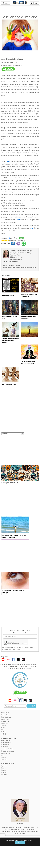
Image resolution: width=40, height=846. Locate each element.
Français (4, 774)
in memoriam (20, 823)
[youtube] (3, 659)
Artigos (3, 725)
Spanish (4, 766)
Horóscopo (5, 721)
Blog (2, 730)
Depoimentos (5, 744)
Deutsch (4, 772)
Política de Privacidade (18, 831)
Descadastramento (7, 751)
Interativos (4, 723)
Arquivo (4, 757)
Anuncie (4, 759)
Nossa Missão (6, 742)
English (3, 768)
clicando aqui (31, 268)
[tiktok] (23, 659)
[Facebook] (13, 659)
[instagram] (8, 659)
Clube (3, 727)
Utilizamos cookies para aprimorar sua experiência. (19, 840)
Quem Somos (5, 740)
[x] (18, 659)
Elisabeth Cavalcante (14, 59)
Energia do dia (6, 717)
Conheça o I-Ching (16, 259)
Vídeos (3, 732)
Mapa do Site (5, 753)
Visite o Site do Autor (10, 261)
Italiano (3, 770)
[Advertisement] (20, 410)
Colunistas (4, 747)
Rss (2, 755)
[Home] (20, 680)
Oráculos (4, 734)
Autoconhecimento (12, 62)
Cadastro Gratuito (7, 749)
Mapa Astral (5, 719)
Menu (6, 3)
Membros (35, 3)
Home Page (5, 715)
